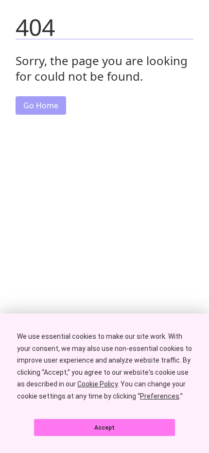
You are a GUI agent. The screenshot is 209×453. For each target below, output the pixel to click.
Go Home (40, 105)
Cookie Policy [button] (97, 384)
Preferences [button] (159, 396)
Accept (104, 427)
